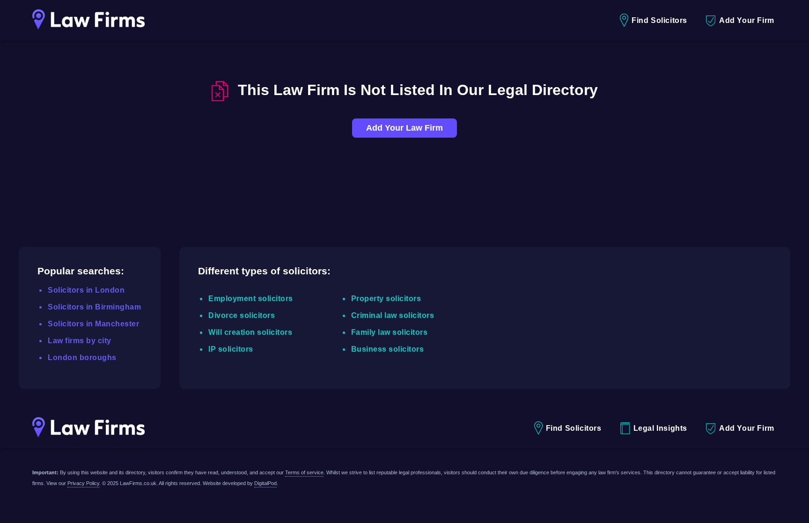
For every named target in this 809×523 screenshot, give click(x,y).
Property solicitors (386, 298)
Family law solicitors (389, 332)
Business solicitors (387, 349)
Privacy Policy (83, 483)
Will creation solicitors (250, 332)
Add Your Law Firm (404, 128)
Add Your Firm (746, 20)
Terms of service (304, 472)
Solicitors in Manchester (93, 324)
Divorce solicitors (241, 315)
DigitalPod (265, 483)
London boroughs (82, 357)
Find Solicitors (659, 20)
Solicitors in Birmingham (94, 307)
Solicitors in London (86, 290)
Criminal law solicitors (392, 315)
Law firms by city (79, 341)
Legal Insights (660, 428)
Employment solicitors (250, 298)
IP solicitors (230, 349)
